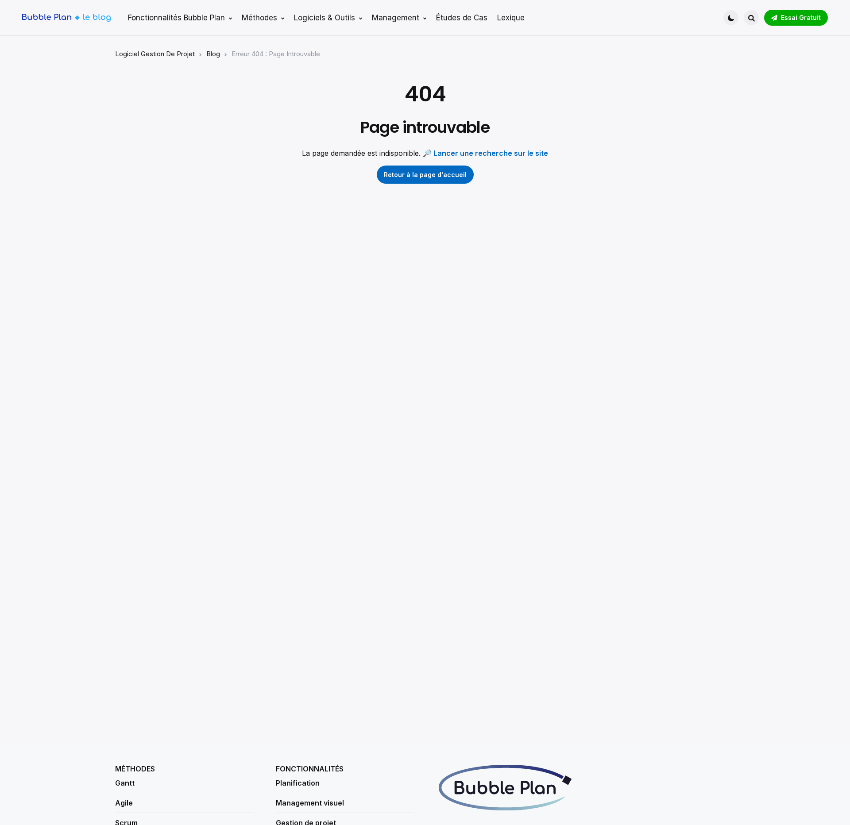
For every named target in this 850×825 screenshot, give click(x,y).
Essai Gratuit (801, 17)
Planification (298, 783)
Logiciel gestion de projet (155, 54)
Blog (213, 54)
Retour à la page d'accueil (425, 174)
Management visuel (310, 802)
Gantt (125, 783)
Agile (124, 802)
